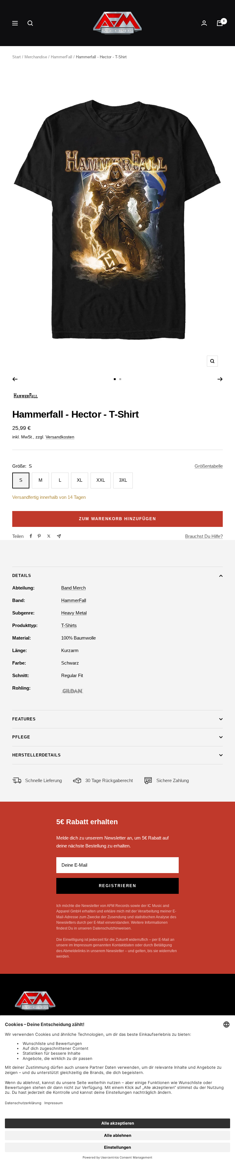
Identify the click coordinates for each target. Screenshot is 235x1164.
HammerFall (61, 57)
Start (16, 57)
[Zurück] (14, 379)
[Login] (204, 23)
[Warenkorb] (220, 23)
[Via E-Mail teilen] (59, 536)
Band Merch (73, 587)
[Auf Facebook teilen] (31, 536)
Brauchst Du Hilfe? (204, 536)
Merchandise (35, 57)
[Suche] (30, 23)
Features (24, 719)
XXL (100, 480)
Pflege (21, 737)
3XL (123, 480)
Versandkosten (60, 436)
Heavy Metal (74, 612)
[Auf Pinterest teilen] (39, 536)
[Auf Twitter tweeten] (48, 536)
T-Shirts (69, 625)
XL (79, 480)
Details (21, 575)
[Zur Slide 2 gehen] (120, 379)
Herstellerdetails (36, 755)
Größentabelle (209, 466)
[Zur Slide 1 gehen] (115, 379)
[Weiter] (220, 379)
